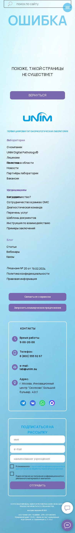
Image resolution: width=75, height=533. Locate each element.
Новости (12, 168)
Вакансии (13, 178)
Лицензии (13, 157)
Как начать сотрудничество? (19, 197)
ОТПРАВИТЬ (37, 485)
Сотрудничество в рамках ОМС (28, 202)
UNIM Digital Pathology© (22, 152)
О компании (14, 147)
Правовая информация (22, 279)
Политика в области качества (20, 163)
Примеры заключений (21, 228)
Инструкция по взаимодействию (28, 223)
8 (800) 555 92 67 (31, 356)
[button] (37, 307)
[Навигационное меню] (67, 7)
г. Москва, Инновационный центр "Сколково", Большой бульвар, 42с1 (37, 388)
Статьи (12, 247)
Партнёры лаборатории (22, 173)
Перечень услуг (17, 212)
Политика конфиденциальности (28, 273)
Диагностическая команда (24, 207)
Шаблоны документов (22, 218)
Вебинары (13, 252)
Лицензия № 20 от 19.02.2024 (26, 268)
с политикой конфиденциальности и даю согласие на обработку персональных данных (40, 467)
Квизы (10, 257)
